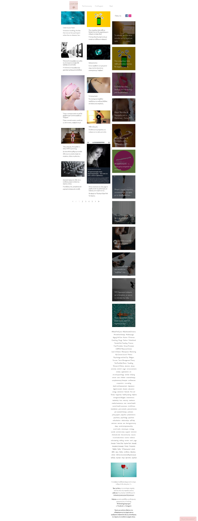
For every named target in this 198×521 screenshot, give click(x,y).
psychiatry (117, 418)
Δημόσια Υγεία (127, 443)
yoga (135, 440)
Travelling (130, 363)
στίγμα (123, 458)
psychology (124, 418)
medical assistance (117, 403)
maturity (125, 400)
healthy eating (127, 395)
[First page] (72, 201)
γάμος (117, 452)
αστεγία (133, 449)
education (131, 389)
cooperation (120, 383)
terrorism (133, 432)
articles (127, 375)
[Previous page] (76, 201)
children (123, 377)
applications (125, 372)
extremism (120, 392)
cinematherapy (130, 377)
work (131, 440)
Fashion (125, 340)
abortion (127, 366)
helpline (134, 395)
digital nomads (117, 389)
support (127, 432)
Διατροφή (134, 443)
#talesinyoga (130, 334)
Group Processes (129, 346)
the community (125, 435)
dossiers (125, 389)
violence (132, 438)
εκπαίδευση (126, 452)
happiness (119, 395)
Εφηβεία (115, 449)
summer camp (120, 432)
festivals (127, 392)
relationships (125, 420)
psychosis (131, 418)
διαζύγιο (121, 452)
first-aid (132, 392)
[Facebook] (126, 15)
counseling (128, 383)
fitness (113, 395)
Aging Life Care (117, 337)
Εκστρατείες (132, 446)
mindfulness (131, 406)
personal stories (132, 409)
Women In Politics (118, 366)
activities (113, 369)
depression (131, 386)
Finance (130, 343)
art (130, 372)
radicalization (117, 420)
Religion (131, 357)
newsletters (114, 409)
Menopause (125, 352)
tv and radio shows (118, 438)
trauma (133, 435)
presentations (131, 415)
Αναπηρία (113, 443)
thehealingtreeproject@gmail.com (123, 495)
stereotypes (124, 429)
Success (115, 360)
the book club (116, 435)
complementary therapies (119, 380)
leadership (116, 400)
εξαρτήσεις (133, 452)
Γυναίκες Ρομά (119, 443)
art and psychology (118, 375)
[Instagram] (130, 15)
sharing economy (131, 423)
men (125, 403)
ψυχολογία (134, 458)
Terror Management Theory (126, 360)
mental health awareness (119, 406)
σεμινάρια (118, 458)
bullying (132, 375)
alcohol (119, 369)
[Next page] (95, 201)
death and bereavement (120, 386)
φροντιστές (128, 458)
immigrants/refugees (119, 397)
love (120, 400)
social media (117, 429)
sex (124, 423)
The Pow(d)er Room (120, 363)
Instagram (128, 506)
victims (127, 438)
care (118, 377)
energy (114, 392)
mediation (132, 400)
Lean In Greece (116, 352)
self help (132, 420)
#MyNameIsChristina (129, 332)
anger (124, 369)
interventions (130, 397)
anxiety (118, 372)
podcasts (130, 412)
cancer (114, 377)
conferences (131, 380)
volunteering (114, 440)
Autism (125, 337)
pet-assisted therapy (120, 412)
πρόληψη (113, 458)
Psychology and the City (120, 357)
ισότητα (113, 455)
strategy (131, 429)
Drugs (120, 340)
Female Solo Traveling (120, 343)
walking (121, 440)
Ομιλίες (119, 449)
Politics (130, 355)
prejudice (123, 415)
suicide (113, 432)
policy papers (116, 415)
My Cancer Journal (121, 355)
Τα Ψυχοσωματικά (126, 449)
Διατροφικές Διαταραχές (118, 446)
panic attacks (122, 409)
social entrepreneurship (126, 426)
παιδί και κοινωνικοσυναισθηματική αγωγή (126, 455)
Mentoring (133, 352)
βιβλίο (113, 452)
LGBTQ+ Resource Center (124, 349)
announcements (131, 369)
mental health (131, 403)
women (127, 440)
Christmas (131, 337)
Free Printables (118, 346)
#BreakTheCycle (117, 332)
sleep (116, 426)
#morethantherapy (119, 334)
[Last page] (98, 201)
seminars (114, 423)
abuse (132, 366)
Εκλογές (126, 446)
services (120, 423)
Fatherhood (132, 340)
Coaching (114, 340)
